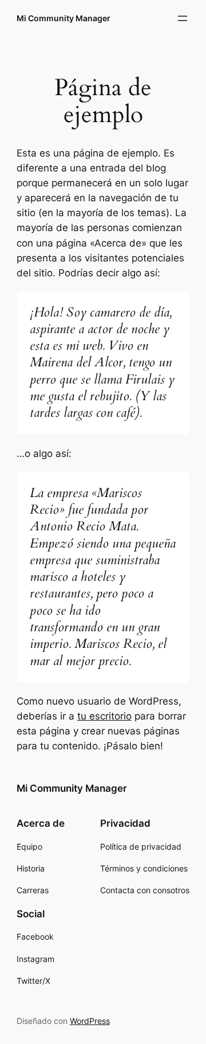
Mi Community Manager (63, 18)
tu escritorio (104, 716)
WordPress (90, 1021)
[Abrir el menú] (182, 18)
